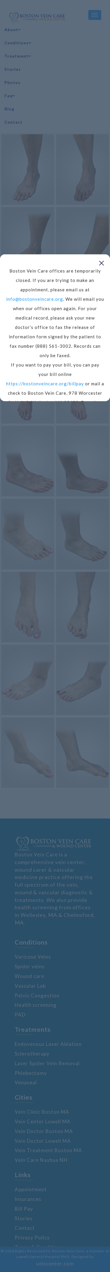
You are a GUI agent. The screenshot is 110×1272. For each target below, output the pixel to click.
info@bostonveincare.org (34, 299)
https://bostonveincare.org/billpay (45, 383)
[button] (101, 262)
